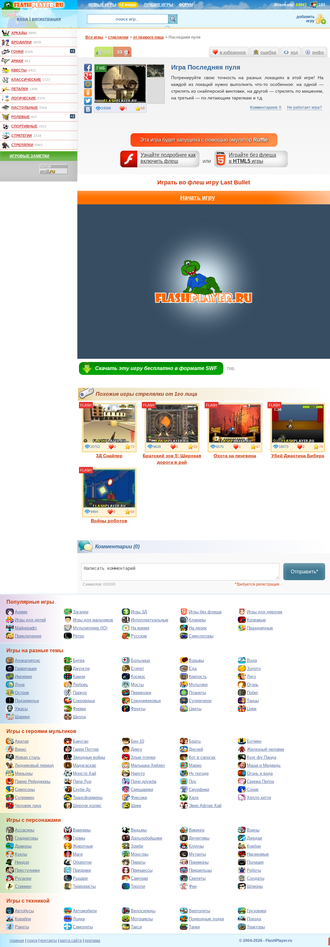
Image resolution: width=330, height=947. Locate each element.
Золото (254, 668)
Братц (194, 741)
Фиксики (139, 797)
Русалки (23, 878)
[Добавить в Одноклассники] (88, 93)
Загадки (80, 611)
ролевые (20, 117)
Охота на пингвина (235, 455)
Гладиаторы (26, 838)
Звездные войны (89, 757)
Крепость (198, 676)
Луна (19, 684)
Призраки (82, 870)
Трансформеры (87, 797)
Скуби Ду (82, 789)
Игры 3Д (139, 611)
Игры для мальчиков (93, 619)
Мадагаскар (84, 765)
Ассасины (24, 830)
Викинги (196, 830)
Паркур (80, 692)
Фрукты (138, 708)
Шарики (22, 716)
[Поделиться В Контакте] (88, 109)
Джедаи (254, 838)
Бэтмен (254, 741)
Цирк (252, 708)
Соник (252, 789)
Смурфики (199, 789)
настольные (24, 107)
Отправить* (304, 571)
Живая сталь (27, 757)
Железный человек (265, 749)
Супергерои (200, 700)
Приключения (28, 636)
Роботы (254, 870)
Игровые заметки (29, 156)
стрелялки (22, 145)
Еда (193, 668)
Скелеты (197, 878)
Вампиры (82, 830)
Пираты (138, 862)
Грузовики (256, 910)
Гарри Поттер (86, 749)
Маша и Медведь (264, 765)
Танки (194, 926)
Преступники (27, 870)
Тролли (138, 886)
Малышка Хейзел (148, 765)
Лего (251, 676)
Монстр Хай (84, 773)
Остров (22, 692)
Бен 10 (137, 741)
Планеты (197, 692)
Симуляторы (201, 636)
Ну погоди (199, 773)
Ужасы (21, 708)
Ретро (78, 636)
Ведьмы (139, 830)
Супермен (24, 797)
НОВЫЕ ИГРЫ (102, 5)
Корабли (23, 918)
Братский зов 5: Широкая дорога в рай (172, 459)
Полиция (255, 862)
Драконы (23, 846)
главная (17, 940)
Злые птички (143, 757)
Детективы (199, 838)
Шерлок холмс (87, 805)
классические (26, 79)
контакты (48, 940)
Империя (23, 676)
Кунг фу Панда (261, 757)
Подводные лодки (206, 918)
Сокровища (84, 700)
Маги (77, 854)
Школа (79, 716)
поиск (32, 940)
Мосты (137, 684)
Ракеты (22, 926)
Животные (83, 846)
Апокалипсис (27, 660)
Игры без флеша (205, 611)
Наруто (138, 773)
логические (23, 98)
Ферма (79, 708)
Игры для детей (30, 619)
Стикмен (23, 886)
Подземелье (27, 700)
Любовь (80, 684)
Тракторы (256, 926)
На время (140, 628)
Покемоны (199, 862)
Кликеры (197, 619)
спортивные (24, 126)
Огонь (252, 684)
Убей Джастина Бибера (297, 455)
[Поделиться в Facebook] (88, 67)
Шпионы (255, 886)
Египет (137, 668)
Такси (136, 926)
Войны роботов (109, 520)
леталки (19, 89)
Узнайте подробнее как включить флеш (168, 158)
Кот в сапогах (202, 757)
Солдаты (255, 878)
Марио (195, 765)
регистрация (46, 18)
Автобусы (24, 910)
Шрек (136, 805)
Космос (138, 676)
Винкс (20, 749)
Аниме (21, 611)
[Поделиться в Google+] (88, 76)
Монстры (139, 854)
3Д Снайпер (109, 455)
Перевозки (141, 692)
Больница (140, 660)
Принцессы (141, 870)
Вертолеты (199, 910)
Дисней (196, 749)
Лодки (79, 918)
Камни (79, 676)
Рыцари (80, 878)
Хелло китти (259, 797)
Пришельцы (200, 870)
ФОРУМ (186, 5)
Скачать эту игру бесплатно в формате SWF (156, 368)
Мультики (198, 684)
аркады (19, 33)
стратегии (21, 135)
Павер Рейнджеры (32, 781)
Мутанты (197, 854)
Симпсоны (25, 789)
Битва (78, 660)
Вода (252, 660)
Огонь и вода (260, 773)
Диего (136, 749)
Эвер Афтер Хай (205, 805)
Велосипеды (143, 910)
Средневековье (146, 700)
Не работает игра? (304, 107)
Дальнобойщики (146, 838)
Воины (253, 830)
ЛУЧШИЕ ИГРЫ (158, 5)
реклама (92, 940)
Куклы (21, 854)
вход (22, 18)
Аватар (22, 741)
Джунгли (81, 668)
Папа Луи (82, 781)
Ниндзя (22, 862)
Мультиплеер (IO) (90, 628)
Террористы (84, 886)
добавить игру (305, 18)
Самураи (139, 878)
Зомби (137, 846)
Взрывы (196, 660)
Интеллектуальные (149, 619)
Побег (252, 692)
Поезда (254, 918)
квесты (19, 70)
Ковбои (254, 846)
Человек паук (28, 805)
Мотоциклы (142, 918)
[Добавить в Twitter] (88, 101)
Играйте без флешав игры (252, 158)
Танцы (253, 700)
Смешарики (142, 789)
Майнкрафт (26, 628)
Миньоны (24, 773)
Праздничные (260, 628)
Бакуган (80, 741)
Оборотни (82, 862)
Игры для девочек (264, 611)
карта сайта (71, 940)
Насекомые (258, 854)
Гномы (79, 838)
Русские (139, 636)
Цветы (195, 708)
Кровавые (256, 619)
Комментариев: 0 (265, 107)
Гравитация (26, 668)
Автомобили (85, 910)
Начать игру (197, 197)
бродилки (21, 42)
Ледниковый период (34, 765)
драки (17, 61)
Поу (192, 781)
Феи (193, 886)
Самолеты (83, 926)
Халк (194, 797)
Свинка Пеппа (260, 781)
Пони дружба (143, 781)
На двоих (198, 628)
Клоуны (196, 846)
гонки (17, 51)
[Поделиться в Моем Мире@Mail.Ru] (88, 84)
